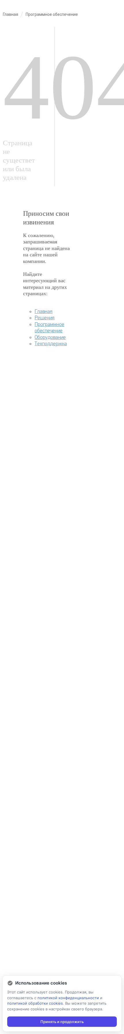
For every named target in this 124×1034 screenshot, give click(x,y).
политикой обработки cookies (35, 1003)
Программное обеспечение (49, 327)
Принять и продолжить (62, 1021)
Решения (45, 318)
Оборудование (50, 337)
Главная (43, 311)
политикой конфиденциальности (68, 997)
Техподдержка (51, 344)
